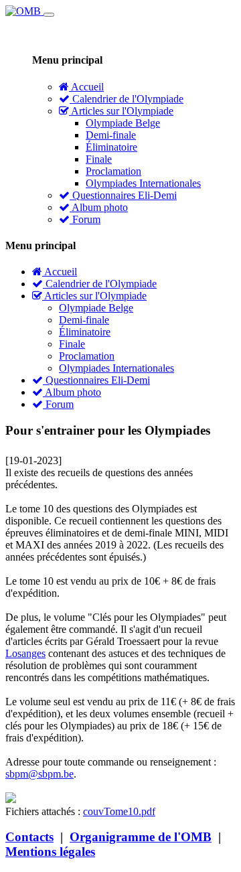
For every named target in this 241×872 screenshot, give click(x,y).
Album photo (99, 207)
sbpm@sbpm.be (39, 774)
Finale (99, 159)
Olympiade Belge (123, 123)
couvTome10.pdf (119, 811)
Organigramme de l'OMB (141, 837)
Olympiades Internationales (143, 183)
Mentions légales (50, 852)
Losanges (25, 653)
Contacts (29, 837)
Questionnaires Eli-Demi (123, 195)
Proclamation (113, 171)
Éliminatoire (111, 147)
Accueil (86, 86)
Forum (85, 219)
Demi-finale (111, 135)
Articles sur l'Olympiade (121, 111)
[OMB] (24, 11)
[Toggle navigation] (49, 15)
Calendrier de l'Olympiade (126, 98)
